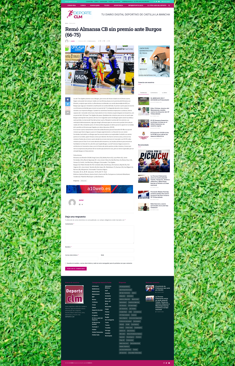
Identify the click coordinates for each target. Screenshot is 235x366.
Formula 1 (95, 327)
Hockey (107, 293)
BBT (93, 297)
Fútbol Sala (95, 335)
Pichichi (138, 337)
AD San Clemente (125, 293)
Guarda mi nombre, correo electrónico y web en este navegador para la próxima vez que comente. (99, 263)
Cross (94, 305)
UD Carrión (123, 352)
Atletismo (95, 286)
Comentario (69, 224)
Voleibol (107, 333)
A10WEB (71, 363)
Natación (108, 306)
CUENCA (96, 1)
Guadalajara (138, 327)
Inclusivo (108, 296)
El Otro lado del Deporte (97, 319)
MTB (106, 304)
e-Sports (95, 315)
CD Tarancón (123, 308)
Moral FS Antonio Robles (134, 333)
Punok (107, 314)
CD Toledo (133, 308)
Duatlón (94, 313)
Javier (73, 41)
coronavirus (137, 312)
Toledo (135, 349)
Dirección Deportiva (135, 318)
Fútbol (94, 329)
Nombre (68, 247)
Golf (106, 290)
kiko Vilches (130, 330)
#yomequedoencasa (125, 289)
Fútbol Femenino (97, 332)
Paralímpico (130, 337)
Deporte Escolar (97, 310)
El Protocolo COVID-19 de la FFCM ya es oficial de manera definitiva (160, 134)
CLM (130, 312)
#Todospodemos (124, 286)
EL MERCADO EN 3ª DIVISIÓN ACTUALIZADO (160, 99)
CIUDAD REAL (89, 1)
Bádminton (95, 289)
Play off (122, 340)
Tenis (107, 322)
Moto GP (108, 301)
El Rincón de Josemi (125, 321)
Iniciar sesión (166, 1)
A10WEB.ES (89, 363)
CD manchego (132, 305)
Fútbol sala (129, 327)
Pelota (107, 312)
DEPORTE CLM (69, 317)
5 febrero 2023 (82, 41)
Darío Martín (123, 318)
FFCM (127, 324)
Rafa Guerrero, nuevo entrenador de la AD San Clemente (159, 205)
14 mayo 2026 (155, 209)
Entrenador (137, 321)
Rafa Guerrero (124, 343)
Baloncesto (72, 23)
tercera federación (125, 349)
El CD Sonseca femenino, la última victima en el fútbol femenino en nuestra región (159, 123)
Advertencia (117, 1)
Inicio (66, 23)
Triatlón (107, 328)
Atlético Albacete (125, 299)
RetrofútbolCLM (135, 343)
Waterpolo (108, 336)
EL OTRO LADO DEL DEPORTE (141, 1)
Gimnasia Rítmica (108, 287)
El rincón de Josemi (96, 323)
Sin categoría (109, 320)
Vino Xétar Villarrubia (135, 352)
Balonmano (96, 294)
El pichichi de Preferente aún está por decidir (162, 288)
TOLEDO (110, 1)
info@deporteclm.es (127, 1)
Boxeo (94, 299)
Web (102, 255)
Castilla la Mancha (134, 302)
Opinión (122, 337)
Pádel (107, 309)
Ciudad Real (123, 312)
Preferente (130, 340)
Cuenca (134, 315)
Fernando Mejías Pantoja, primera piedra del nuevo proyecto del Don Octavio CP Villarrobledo (160, 194)
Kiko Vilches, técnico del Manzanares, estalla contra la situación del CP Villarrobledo (160, 111)
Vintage (107, 330)
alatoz (134, 293)
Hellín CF (122, 330)
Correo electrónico (72, 255)
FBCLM (122, 324)
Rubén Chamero (124, 346)
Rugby (107, 317)
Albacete (83, 181)
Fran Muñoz (135, 324)
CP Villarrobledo (124, 315)
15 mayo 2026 (144, 170)
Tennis (107, 325)
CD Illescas (123, 305)
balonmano (123, 302)
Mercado (108, 298)
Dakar (94, 307)
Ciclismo (95, 302)
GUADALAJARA (103, 1)
